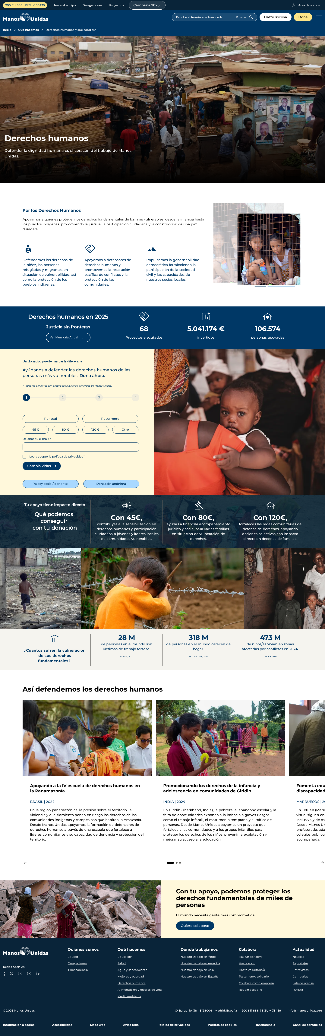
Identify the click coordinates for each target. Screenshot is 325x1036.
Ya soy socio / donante (50, 484)
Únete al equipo (64, 5)
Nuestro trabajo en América (200, 963)
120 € (95, 429)
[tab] (170, 863)
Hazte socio (247, 963)
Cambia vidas (40, 466)
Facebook (4, 973)
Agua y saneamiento (132, 970)
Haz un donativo (250, 956)
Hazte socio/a (275, 17)
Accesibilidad (62, 1025)
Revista (298, 989)
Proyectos (116, 5)
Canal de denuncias (307, 1025)
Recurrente (110, 418)
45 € (35, 429)
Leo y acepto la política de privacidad (56, 456)
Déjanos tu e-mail (37, 439)
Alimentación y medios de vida (140, 989)
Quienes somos (83, 949)
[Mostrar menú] (318, 17)
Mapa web (97, 1025)
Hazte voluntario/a (252, 970)
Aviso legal (131, 1025)
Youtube (29, 973)
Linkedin (38, 973)
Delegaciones (92, 5)
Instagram (20, 973)
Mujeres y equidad (131, 976)
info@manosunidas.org (305, 1010)
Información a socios (18, 1025)
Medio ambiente (129, 996)
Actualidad (303, 949)
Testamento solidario (254, 976)
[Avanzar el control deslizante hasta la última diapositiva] (6, 622)
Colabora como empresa (256, 983)
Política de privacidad (173, 1025)
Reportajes (300, 963)
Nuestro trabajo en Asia (197, 970)
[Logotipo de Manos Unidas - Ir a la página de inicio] (25, 20)
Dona (303, 17)
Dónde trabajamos (199, 949)
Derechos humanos (131, 983)
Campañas (300, 976)
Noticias (298, 956)
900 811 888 (13, 5)
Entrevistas (300, 970)
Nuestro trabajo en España (200, 976)
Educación (125, 956)
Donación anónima (111, 484)
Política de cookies (222, 1025)
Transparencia (78, 970)
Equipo (73, 956)
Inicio (7, 30)
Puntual (50, 418)
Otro (125, 429)
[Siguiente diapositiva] (319, 622)
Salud (122, 963)
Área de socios (309, 5)
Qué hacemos (28, 30)
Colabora (248, 949)
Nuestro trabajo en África (198, 956)
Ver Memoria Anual (66, 337)
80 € (65, 429)
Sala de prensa (303, 983)
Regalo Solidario (250, 989)
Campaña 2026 (146, 5)
